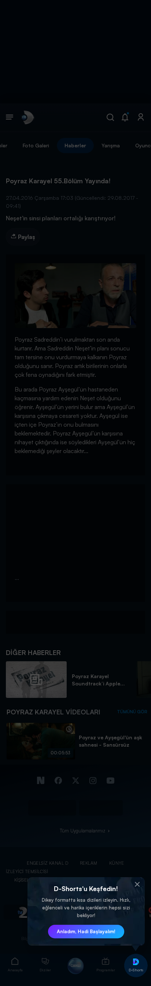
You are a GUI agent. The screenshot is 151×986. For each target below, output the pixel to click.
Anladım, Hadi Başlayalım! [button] (86, 931)
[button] (137, 884)
